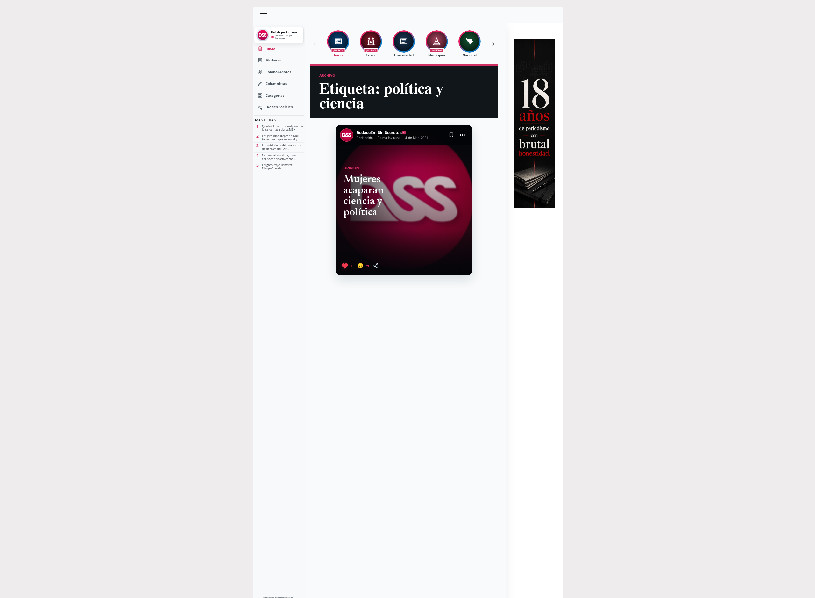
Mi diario (273, 60)
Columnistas (276, 83)
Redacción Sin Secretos (379, 133)
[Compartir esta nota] (376, 266)
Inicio (270, 48)
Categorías (275, 95)
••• (462, 134)
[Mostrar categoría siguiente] (492, 43)
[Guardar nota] (451, 135)
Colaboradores (278, 71)
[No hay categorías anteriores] (315, 43)
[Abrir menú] (264, 16)
